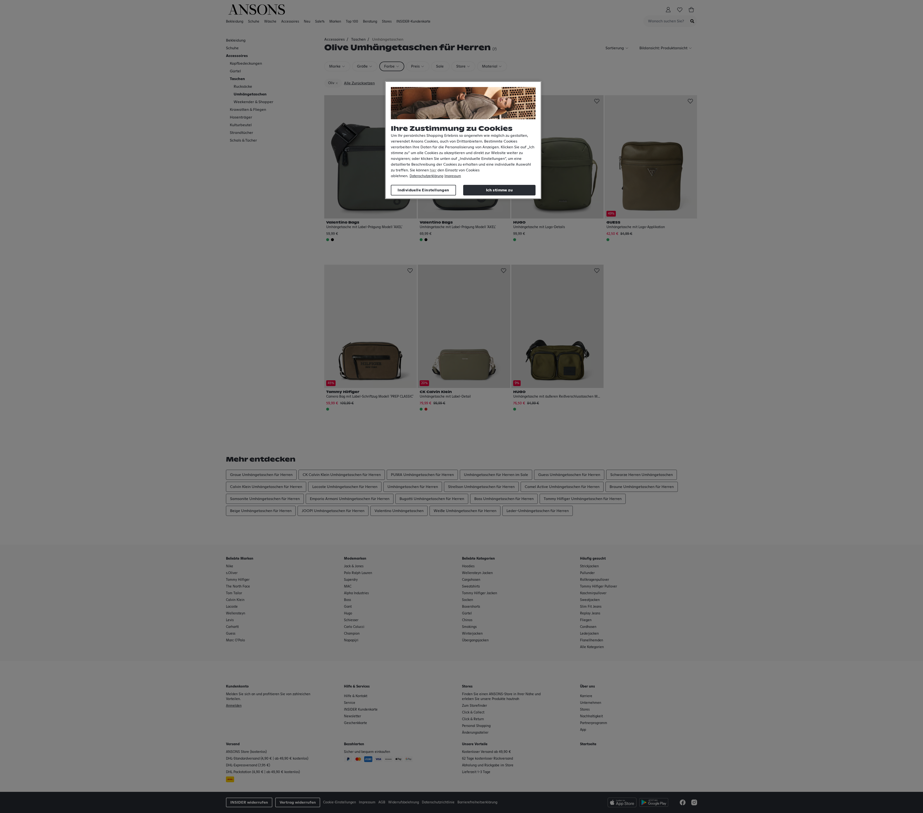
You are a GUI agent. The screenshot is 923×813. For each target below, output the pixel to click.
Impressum (452, 176)
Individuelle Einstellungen (423, 190)
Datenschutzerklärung (426, 176)
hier (433, 170)
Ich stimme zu (499, 190)
